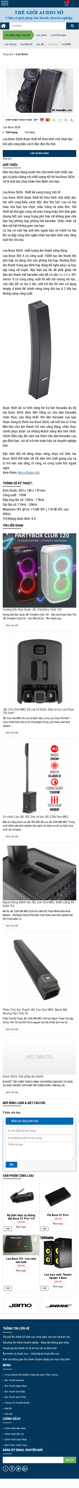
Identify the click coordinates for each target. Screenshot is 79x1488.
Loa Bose (53, 44)
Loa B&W (66, 44)
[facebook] (12, 1468)
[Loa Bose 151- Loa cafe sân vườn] (21, 1245)
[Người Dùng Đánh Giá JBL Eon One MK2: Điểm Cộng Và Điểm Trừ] (39, 873)
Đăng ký (70, 1459)
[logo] (39, 14)
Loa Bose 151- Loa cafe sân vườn (21, 1260)
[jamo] (20, 1305)
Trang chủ (8, 54)
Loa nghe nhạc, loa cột (17, 35)
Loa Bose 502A (11, 127)
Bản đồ (8, 1408)
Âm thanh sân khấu (15, 1391)
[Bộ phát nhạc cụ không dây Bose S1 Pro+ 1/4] (21, 1196)
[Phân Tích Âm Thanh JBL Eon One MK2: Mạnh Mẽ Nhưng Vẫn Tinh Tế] (39, 971)
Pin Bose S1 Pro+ (58, 1215)
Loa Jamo (41, 35)
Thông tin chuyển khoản (17, 1402)
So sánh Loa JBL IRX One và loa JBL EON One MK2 (35, 817)
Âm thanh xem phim (15, 1397)
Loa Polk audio (58, 35)
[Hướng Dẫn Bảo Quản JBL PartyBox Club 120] (39, 570)
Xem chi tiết (12, 625)
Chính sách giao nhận (16, 1439)
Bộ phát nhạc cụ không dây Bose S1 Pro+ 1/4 (21, 1217)
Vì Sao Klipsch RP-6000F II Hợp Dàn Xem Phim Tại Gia (31, 1374)
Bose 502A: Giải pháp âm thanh (23, 1076)
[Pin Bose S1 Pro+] (58, 1196)
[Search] (72, 25)
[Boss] (58, 1305)
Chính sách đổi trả (14, 1433)
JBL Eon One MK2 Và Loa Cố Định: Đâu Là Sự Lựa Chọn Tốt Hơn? (38, 711)
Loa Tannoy (11, 44)
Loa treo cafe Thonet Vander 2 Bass (57, 1276)
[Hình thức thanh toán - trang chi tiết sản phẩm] (39, 120)
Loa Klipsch (26, 44)
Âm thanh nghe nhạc (16, 1385)
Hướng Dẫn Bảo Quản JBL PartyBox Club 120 (32, 609)
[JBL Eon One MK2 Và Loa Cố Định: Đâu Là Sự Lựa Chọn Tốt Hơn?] (39, 671)
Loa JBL (40, 44)
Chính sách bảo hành (15, 1428)
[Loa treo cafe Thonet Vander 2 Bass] (58, 1252)
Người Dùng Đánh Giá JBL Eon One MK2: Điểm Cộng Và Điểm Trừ (38, 904)
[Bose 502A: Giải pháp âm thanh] (39, 1056)
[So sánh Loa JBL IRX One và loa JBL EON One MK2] (39, 778)
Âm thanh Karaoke (14, 1380)
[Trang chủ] (3, 27)
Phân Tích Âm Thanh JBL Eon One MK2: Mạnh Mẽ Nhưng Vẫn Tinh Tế (35, 1011)
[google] (25, 1468)
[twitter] (18, 1468)
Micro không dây (29, 473)
